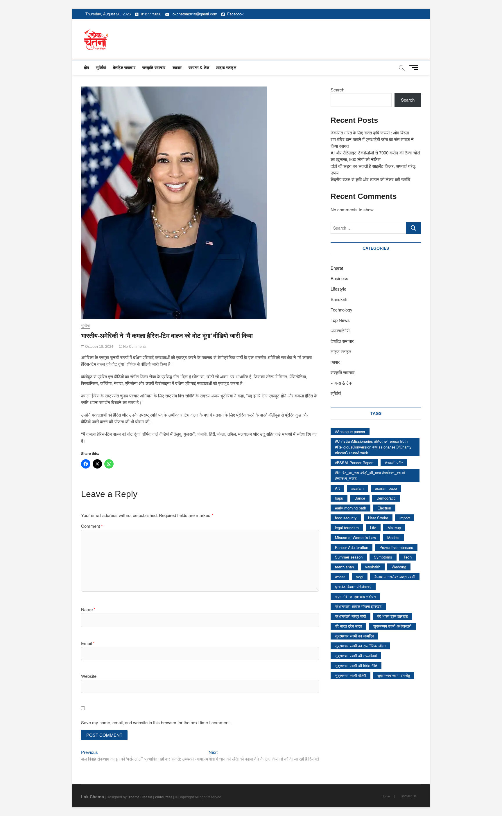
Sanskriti (339, 299)
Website (88, 676)
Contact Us (409, 795)
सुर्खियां (101, 67)
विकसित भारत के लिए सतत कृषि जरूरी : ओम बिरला (370, 132)
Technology (341, 310)
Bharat (337, 268)
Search (337, 90)
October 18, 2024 (98, 347)
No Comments (134, 347)
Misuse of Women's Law (355, 537)
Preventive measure (396, 547)
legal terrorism (347, 527)
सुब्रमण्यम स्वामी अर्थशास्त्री (392, 626)
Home (385, 796)
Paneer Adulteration (351, 547)
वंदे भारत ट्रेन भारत (348, 626)
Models (393, 537)
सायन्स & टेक (199, 67)
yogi (359, 576)
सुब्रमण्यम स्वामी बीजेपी (350, 675)
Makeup (394, 527)
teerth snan (344, 567)
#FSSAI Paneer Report (354, 462)
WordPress (163, 796)
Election (384, 508)
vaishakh (372, 567)
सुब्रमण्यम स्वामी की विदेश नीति (356, 665)
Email (88, 643)
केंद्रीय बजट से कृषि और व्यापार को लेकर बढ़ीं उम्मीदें (370, 179)
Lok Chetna (92, 796)
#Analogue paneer (350, 431)
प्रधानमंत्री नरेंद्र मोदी (350, 616)
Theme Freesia (140, 796)
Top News (340, 320)
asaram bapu (386, 488)
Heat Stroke (378, 517)
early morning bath (350, 508)
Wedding (399, 567)
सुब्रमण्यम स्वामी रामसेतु (393, 675)
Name (88, 609)
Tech (408, 557)
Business (339, 278)
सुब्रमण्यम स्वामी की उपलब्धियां (356, 655)
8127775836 (150, 14)
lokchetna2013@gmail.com (194, 14)
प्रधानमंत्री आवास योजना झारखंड (358, 606)
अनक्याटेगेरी (340, 330)
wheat (340, 576)
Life (373, 527)
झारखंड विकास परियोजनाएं (353, 586)
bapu (339, 498)
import (404, 517)
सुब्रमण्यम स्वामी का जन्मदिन (354, 636)
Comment (92, 526)
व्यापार (177, 67)
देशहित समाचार (124, 67)
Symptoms (383, 557)
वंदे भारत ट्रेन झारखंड (392, 616)
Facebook (235, 14)
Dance (359, 498)
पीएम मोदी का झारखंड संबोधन (355, 596)
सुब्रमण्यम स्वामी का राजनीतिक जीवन (360, 646)
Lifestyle (338, 289)
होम (86, 67)
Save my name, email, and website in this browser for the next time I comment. (156, 722)
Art (337, 488)
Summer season (349, 557)
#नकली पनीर (394, 462)
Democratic (386, 498)
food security (346, 517)
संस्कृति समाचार (154, 67)
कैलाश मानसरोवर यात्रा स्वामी (394, 576)
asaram (357, 488)
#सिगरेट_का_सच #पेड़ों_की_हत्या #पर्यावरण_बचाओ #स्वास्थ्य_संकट (370, 475)
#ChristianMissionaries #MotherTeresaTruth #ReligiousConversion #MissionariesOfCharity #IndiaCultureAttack (373, 446)
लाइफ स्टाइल (226, 67)
